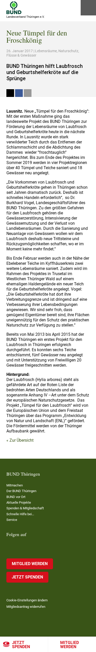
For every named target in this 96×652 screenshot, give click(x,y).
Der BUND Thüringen (21, 491)
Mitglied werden (30, 563)
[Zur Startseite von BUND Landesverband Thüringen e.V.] (14, 7)
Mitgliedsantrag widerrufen (25, 607)
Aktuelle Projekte (18, 502)
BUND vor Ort (15, 497)
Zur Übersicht (21, 440)
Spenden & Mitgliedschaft (25, 508)
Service (11, 520)
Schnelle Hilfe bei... (20, 514)
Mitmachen (14, 485)
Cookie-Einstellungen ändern (27, 600)
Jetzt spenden (21, 644)
